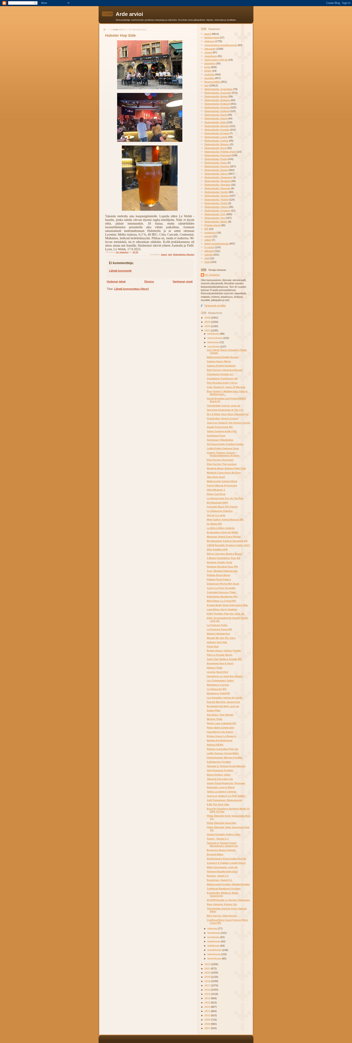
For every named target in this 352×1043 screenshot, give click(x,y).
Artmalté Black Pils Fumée (222, 506)
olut (170, 254)
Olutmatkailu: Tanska (216, 195)
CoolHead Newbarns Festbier (224, 888)
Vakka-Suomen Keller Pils (222, 431)
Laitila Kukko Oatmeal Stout (223, 448)
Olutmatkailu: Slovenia (217, 188)
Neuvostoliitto (212, 81)
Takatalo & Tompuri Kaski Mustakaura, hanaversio (222, 844)
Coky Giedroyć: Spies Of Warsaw (226, 387)
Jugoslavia (210, 56)
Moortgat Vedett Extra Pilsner (224, 536)
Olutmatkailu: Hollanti (216, 111)
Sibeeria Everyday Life (220, 779)
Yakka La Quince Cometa (221, 791)
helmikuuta (214, 954)
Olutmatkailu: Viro (214, 218)
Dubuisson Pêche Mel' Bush (223, 583)
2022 (208, 964)
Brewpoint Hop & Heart (220, 663)
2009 (208, 1019)
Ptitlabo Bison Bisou (218, 575)
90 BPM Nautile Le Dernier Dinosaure (228, 900)
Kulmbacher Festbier (219, 762)
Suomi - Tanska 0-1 (218, 838)
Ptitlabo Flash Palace (219, 579)
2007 (208, 1028)
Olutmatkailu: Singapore (218, 177)
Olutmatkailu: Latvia (216, 137)
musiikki (209, 78)
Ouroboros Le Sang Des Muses (225, 676)
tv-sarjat (209, 247)
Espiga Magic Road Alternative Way (227, 605)
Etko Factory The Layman (221, 464)
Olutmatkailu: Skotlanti (217, 181)
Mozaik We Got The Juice (221, 638)
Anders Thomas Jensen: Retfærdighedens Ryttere (223, 454)
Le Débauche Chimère (220, 511)
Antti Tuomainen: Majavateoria (224, 800)
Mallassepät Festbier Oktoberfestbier (228, 884)
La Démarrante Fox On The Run (225, 498)
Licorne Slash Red (217, 672)
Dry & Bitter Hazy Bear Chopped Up (227, 414)
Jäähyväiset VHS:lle (216, 59)
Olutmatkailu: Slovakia (217, 184)
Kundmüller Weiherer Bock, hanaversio (223, 894)
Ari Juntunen (212, 274)
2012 (208, 1007)
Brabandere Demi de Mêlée (222, 532)
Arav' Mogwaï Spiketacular (222, 571)
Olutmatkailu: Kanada (216, 129)
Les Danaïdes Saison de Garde (224, 697)
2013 (208, 1002)
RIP (206, 229)
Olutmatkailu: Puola (215, 159)
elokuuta (212, 928)
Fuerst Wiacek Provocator (222, 485)
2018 (208, 981)
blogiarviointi (211, 37)
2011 (208, 1011)
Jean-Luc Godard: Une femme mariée (228, 422)
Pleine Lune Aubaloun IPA (221, 723)
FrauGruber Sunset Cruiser (222, 418)
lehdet (207, 70)
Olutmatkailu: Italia (215, 122)
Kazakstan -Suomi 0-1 (219, 880)
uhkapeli (209, 251)
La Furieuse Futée (217, 625)
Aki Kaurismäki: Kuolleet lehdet (225, 444)
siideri (207, 240)
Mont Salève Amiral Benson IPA (225, 519)
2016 (208, 989)
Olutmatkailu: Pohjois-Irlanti (220, 151)
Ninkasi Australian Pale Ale (222, 749)
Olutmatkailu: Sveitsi (216, 192)
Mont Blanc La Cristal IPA (221, 601)
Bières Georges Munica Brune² (225, 553)
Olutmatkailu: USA (215, 214)
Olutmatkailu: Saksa (216, 173)
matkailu (209, 74)
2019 (208, 977)
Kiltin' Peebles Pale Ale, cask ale (225, 613)
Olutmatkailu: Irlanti (215, 115)
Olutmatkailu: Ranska (183, 254)
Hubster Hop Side (217, 642)
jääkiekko (210, 63)
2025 (208, 322)
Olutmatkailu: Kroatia (216, 133)
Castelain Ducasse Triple (221, 592)
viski (207, 262)
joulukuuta (213, 333)
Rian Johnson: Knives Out (222, 904)
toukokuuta (214, 941)
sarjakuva (210, 232)
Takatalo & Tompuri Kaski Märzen (226, 766)
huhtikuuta (213, 945)
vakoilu (208, 254)
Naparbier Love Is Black (221, 787)
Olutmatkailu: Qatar (215, 162)
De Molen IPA (214, 524)
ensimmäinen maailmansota (220, 45)
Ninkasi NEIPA (215, 744)
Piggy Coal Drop (216, 494)
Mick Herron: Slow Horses (222, 915)
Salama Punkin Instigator (221, 365)
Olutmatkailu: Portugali (217, 155)
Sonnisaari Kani (216, 435)
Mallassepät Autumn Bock (222, 481)
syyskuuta (213, 346)
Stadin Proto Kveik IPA (220, 427)
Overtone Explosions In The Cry (225, 410)
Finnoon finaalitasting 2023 (222, 871)
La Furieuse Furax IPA (219, 629)
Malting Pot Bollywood (219, 740)
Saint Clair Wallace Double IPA (224, 659)
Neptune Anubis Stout (219, 562)
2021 (208, 968)
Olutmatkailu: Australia (217, 93)
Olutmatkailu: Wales (216, 221)
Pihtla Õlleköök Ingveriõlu (221, 823)
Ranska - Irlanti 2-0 (218, 875)
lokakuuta (213, 342)
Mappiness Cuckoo (218, 685)
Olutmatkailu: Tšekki (216, 199)
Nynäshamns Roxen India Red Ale (226, 858)
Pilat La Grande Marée (219, 655)
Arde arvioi (129, 14)
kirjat (207, 67)
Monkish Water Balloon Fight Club (226, 468)
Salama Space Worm (219, 361)
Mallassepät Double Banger (223, 357)
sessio (208, 236)
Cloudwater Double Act (220, 374)
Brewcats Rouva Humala (221, 850)
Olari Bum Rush (216, 477)
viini (206, 258)
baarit (164, 254)
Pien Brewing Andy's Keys (222, 382)
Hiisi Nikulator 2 (216, 489)
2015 (208, 994)
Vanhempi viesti (183, 281)
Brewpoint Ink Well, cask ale (223, 706)
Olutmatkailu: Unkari (216, 207)
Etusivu (149, 281)
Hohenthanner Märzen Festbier (225, 757)
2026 (208, 317)
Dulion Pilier (214, 710)
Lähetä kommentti (120, 270)
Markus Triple (214, 719)
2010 (208, 1015)
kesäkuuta (213, 937)
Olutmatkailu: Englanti (217, 104)
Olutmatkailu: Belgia (216, 96)
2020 (208, 972)
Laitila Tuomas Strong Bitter (223, 753)
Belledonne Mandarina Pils (222, 596)
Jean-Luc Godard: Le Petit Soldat (226, 796)
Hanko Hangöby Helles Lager (224, 834)
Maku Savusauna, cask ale (222, 867)
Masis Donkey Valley (219, 774)
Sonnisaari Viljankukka (220, 440)
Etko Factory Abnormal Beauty (225, 370)
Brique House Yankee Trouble (224, 650)
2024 (208, 326)
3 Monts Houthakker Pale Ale (223, 558)
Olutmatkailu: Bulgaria (217, 100)
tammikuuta (214, 958)
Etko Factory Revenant (220, 460)
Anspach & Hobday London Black (226, 863)
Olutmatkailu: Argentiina (218, 89)
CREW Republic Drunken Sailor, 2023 (228, 545)
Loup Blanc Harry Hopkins (222, 609)
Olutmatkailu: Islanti (215, 118)
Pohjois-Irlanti (212, 225)
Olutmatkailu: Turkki (216, 203)
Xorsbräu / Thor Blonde (220, 714)
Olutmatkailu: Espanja (217, 107)
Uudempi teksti (116, 281)
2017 (208, 985)
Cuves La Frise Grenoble (221, 588)
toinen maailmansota (216, 243)
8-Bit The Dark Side (218, 804)
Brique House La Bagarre (221, 736)
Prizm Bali (213, 646)
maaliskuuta (214, 950)
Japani (208, 52)
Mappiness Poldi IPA (218, 693)
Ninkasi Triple (214, 667)
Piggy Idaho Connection (220, 727)
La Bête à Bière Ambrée (221, 528)
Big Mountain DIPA (217, 502)
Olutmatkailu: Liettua (216, 140)
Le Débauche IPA (217, 689)
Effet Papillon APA (217, 549)
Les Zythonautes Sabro (220, 680)
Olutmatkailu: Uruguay (217, 210)
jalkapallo (209, 48)
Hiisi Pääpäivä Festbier (220, 770)
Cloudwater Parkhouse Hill (222, 378)
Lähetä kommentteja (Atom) (131, 288)
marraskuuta (215, 338)
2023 (208, 330)
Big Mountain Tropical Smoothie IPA (227, 541)
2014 (208, 998)
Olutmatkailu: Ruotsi (216, 170)
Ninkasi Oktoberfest (218, 633)
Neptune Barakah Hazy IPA (222, 566)
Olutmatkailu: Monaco (217, 144)
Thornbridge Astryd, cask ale (223, 405)
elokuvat (209, 41)
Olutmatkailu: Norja (215, 148)
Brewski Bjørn (215, 854)
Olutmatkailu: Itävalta (216, 126)
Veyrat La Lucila (216, 515)
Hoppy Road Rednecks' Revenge (226, 783)
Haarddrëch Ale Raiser (220, 732)
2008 (208, 1024)
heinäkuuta (214, 933)
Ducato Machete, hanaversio (223, 702)
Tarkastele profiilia (215, 305)
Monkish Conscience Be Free (224, 472)
